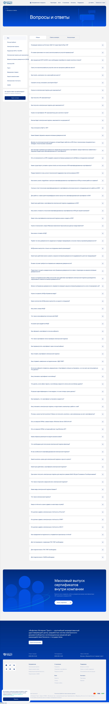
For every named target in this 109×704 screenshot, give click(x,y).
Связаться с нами (100, 2)
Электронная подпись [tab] (13, 46)
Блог (7, 8)
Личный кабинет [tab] (11, 42)
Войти (92, 2)
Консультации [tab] (71, 37)
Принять (16, 699)
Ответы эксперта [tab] (54, 37)
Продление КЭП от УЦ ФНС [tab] (14, 51)
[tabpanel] (67, 298)
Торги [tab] (8, 68)
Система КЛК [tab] (10, 63)
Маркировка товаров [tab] (12, 72)
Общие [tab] (38, 37)
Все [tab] (8, 38)
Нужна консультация (35, 642)
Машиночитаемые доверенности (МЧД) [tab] (16, 59)
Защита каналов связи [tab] (13, 76)
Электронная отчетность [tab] (14, 81)
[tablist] (15, 61)
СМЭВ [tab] (9, 85)
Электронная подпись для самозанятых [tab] (16, 55)
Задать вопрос (15, 98)
